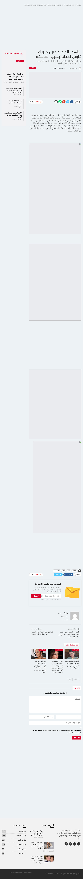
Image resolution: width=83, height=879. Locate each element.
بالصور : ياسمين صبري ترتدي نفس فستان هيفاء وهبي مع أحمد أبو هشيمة (68, 634)
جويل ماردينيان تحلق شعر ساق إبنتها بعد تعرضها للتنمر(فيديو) (15, 76)
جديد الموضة (22, 853)
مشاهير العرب (22, 840)
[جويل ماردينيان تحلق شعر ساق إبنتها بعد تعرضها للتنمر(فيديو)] (14, 65)
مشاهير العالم (22, 844)
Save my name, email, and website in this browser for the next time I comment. (56, 731)
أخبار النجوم (32, 68)
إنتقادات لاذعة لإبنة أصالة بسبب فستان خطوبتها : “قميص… (14, 102)
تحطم (68, 571)
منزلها (63, 571)
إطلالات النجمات (21, 835)
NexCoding (28, 872)
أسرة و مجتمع (22, 849)
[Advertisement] (41, 33)
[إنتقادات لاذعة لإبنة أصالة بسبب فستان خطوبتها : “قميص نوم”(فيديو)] (49, 858)
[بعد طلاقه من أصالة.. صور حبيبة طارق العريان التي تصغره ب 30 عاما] (49, 845)
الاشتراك (36, 596)
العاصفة (74, 571)
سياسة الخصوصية (49, 873)
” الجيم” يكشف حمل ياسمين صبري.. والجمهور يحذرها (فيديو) (13, 115)
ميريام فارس (57, 571)
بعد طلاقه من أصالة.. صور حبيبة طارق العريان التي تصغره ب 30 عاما (14, 90)
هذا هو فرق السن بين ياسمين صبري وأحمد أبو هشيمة (42, 633)
